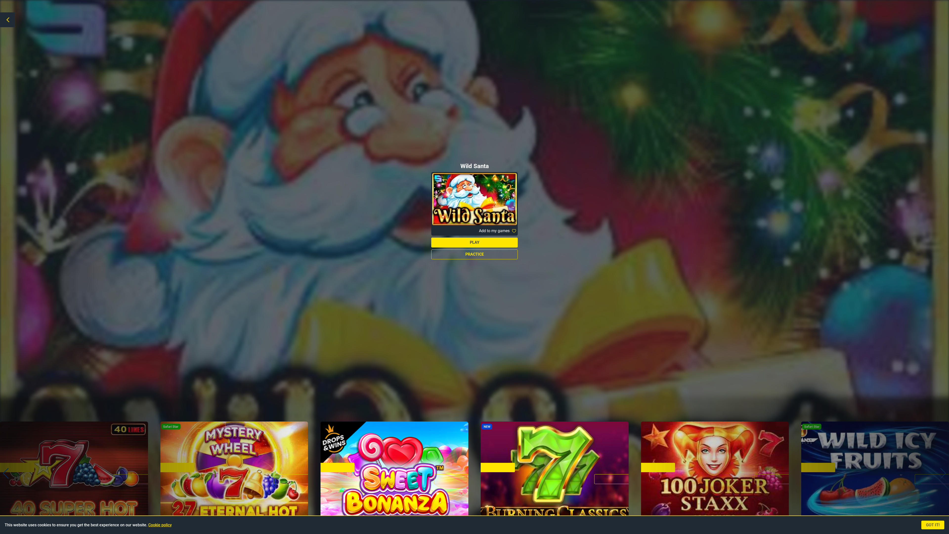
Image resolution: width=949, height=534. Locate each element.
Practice (474, 254)
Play (474, 242)
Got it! (933, 525)
